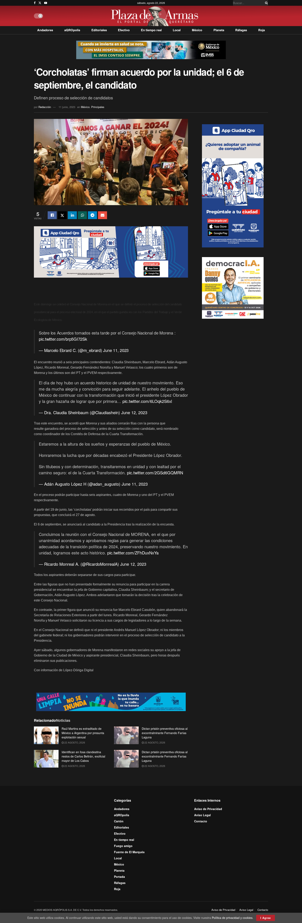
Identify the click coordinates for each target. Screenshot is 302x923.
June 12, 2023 (134, 412)
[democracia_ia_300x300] (233, 287)
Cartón (118, 821)
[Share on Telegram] (92, 215)
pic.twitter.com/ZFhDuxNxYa (133, 553)
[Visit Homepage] (155, 16)
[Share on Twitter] (62, 215)
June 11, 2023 (116, 350)
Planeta (218, 30)
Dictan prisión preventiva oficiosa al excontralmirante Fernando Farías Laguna (165, 732)
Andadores (45, 30)
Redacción (44, 107)
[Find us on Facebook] (35, 3)
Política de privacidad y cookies (232, 918)
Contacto (200, 821)
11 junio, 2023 (67, 107)
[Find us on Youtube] (45, 3)
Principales (97, 107)
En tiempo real (151, 30)
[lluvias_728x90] (111, 701)
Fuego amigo (123, 846)
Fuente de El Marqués (129, 852)
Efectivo (124, 30)
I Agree (265, 918)
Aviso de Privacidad (208, 809)
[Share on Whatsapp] (82, 215)
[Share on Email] (102, 215)
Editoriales (99, 30)
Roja (261, 30)
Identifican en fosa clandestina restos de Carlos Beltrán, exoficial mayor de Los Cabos (83, 756)
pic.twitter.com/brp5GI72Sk (63, 339)
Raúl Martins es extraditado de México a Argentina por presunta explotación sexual (83, 732)
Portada (119, 877)
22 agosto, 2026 (74, 742)
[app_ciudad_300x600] (233, 185)
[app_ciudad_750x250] (111, 251)
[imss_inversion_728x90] (151, 49)
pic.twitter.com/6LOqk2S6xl (147, 401)
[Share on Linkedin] (72, 215)
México (197, 30)
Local (177, 30)
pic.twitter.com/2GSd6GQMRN (155, 473)
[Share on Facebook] (52, 215)
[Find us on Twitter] (39, 3)
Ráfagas (241, 30)
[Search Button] (265, 3)
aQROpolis (72, 30)
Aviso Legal (202, 815)
